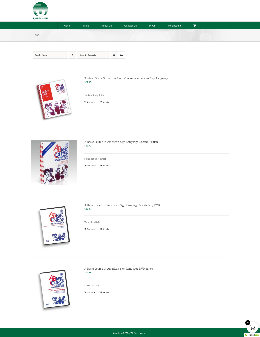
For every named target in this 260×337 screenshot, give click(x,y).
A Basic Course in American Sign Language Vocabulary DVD (122, 205)
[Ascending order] (72, 55)
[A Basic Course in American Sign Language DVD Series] (54, 289)
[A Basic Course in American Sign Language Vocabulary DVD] (54, 226)
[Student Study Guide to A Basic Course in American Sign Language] (54, 99)
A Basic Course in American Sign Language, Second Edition (121, 141)
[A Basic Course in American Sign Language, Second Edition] (54, 162)
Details (105, 102)
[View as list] (121, 54)
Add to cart (91, 102)
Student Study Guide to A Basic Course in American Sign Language (126, 78)
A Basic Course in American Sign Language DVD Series (118, 268)
